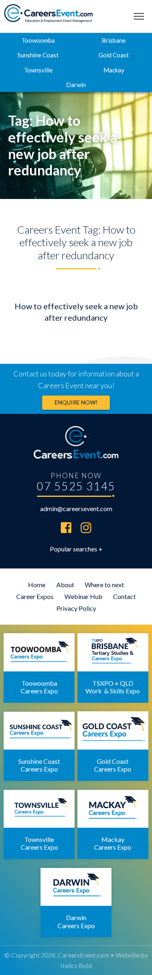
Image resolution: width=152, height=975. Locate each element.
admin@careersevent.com (76, 508)
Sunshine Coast (38, 55)
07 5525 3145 (76, 486)
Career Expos (35, 596)
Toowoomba (38, 40)
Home (36, 584)
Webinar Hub (83, 596)
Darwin (76, 84)
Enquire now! (76, 402)
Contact (124, 596)
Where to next (104, 584)
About (65, 584)
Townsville (38, 70)
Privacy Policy (76, 608)
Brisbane (114, 40)
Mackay (113, 70)
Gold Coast (113, 55)
